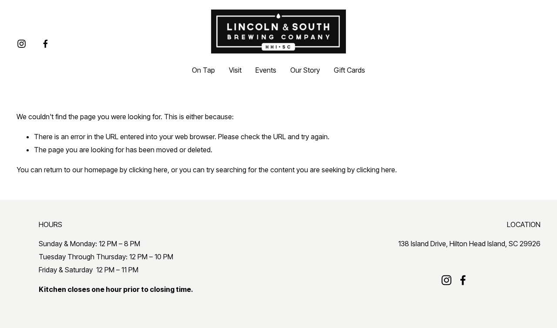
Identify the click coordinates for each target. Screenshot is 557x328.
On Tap (203, 70)
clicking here (148, 169)
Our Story (305, 70)
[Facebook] (45, 44)
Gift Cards (349, 70)
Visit (235, 70)
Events (265, 70)
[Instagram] (22, 44)
